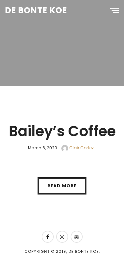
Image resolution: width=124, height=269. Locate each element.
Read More (62, 186)
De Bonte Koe (36, 10)
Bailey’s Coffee (62, 131)
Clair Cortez (81, 148)
